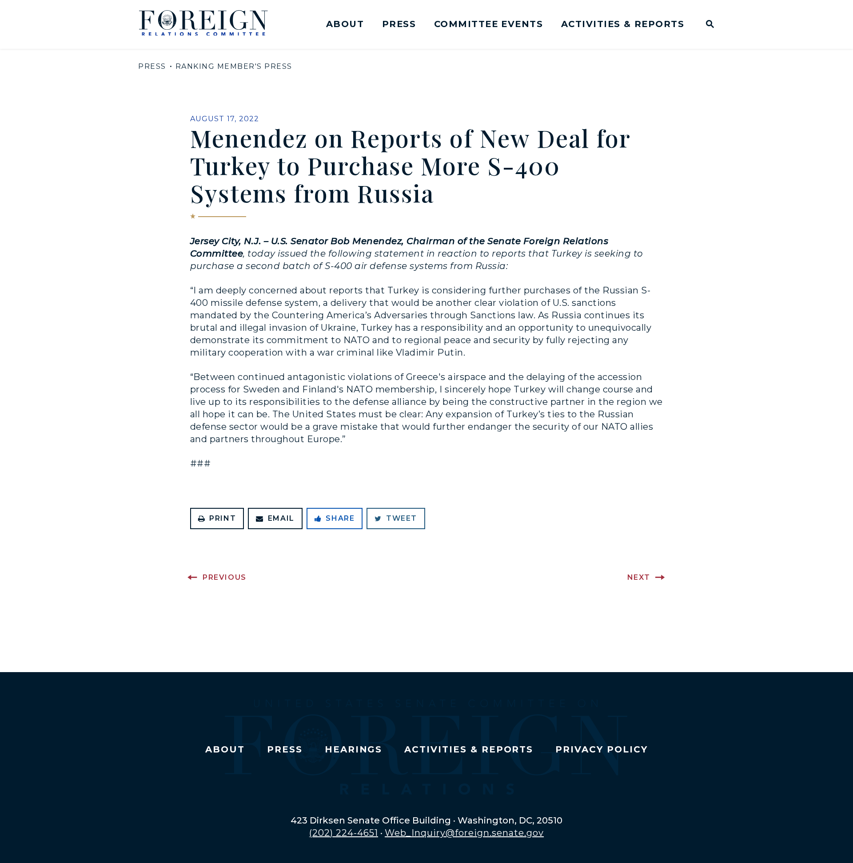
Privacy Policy (601, 749)
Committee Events (488, 24)
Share (340, 518)
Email (281, 518)
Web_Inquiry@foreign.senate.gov (464, 832)
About (345, 24)
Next (638, 577)
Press (399, 24)
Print (222, 518)
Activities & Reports (622, 24)
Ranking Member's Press (233, 66)
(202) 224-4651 (343, 832)
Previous (225, 577)
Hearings (354, 749)
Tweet (401, 518)
